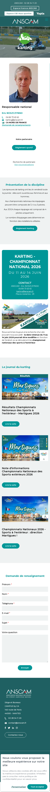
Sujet (5, 623)
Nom (5, 594)
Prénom (7, 584)
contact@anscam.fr (17, 723)
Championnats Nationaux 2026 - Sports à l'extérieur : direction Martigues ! (24, 532)
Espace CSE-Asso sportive (19, 13)
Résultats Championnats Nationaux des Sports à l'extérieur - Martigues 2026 (20, 410)
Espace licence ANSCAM (25, 8)
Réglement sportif (24, 147)
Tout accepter (37, 787)
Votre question (9, 632)
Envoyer (25, 668)
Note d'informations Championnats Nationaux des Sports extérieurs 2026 (22, 471)
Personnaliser (18, 787)
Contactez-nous (15, 735)
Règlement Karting (25, 228)
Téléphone (8, 604)
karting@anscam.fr (25, 291)
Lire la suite (10, 424)
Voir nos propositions (24, 164)
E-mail (6, 613)
